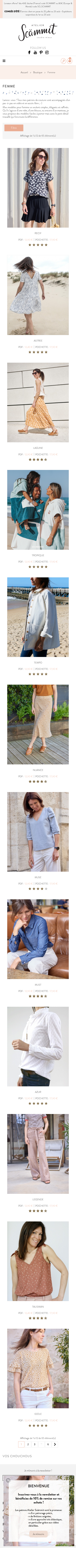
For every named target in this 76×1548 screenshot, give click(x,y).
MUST (38, 984)
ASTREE (38, 340)
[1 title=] (30, 245)
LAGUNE (38, 448)
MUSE (38, 877)
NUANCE (38, 770)
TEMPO (38, 662)
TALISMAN (38, 1306)
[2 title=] (34, 245)
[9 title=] (44, 459)
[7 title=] (40, 459)
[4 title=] (42, 245)
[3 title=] (38, 245)
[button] (8, 1480)
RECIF (38, 233)
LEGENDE (38, 1199)
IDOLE (38, 1414)
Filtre (14, 128)
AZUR (38, 1092)
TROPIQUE (38, 555)
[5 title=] (46, 245)
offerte (14, 3)
